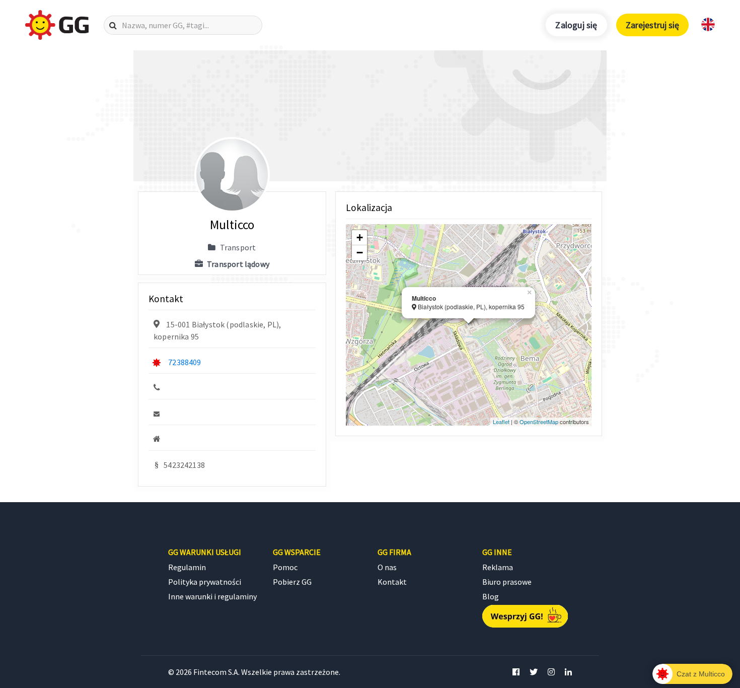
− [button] (359, 252)
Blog (490, 596)
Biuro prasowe (507, 582)
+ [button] (359, 237)
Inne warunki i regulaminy (212, 596)
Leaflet (501, 422)
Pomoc (285, 567)
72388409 (184, 362)
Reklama (497, 567)
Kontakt (392, 582)
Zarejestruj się (652, 25)
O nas (387, 567)
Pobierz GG (292, 582)
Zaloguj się (576, 25)
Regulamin (187, 567)
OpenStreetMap (539, 422)
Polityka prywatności (204, 582)
